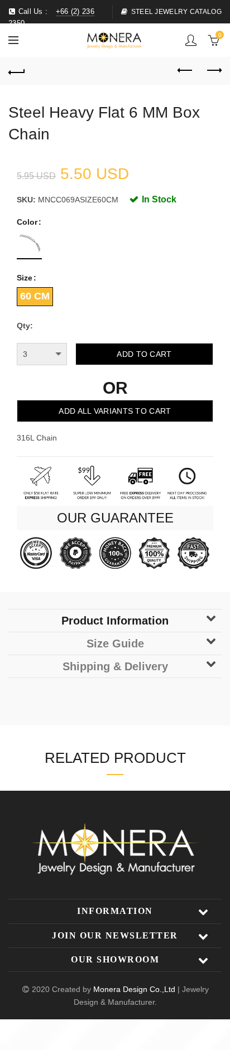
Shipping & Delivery (115, 666)
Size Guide (115, 643)
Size (24, 277)
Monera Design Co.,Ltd (135, 989)
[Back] (17, 71)
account (191, 40)
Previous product (185, 71)
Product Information (115, 620)
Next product (213, 71)
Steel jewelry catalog (176, 12)
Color (27, 221)
